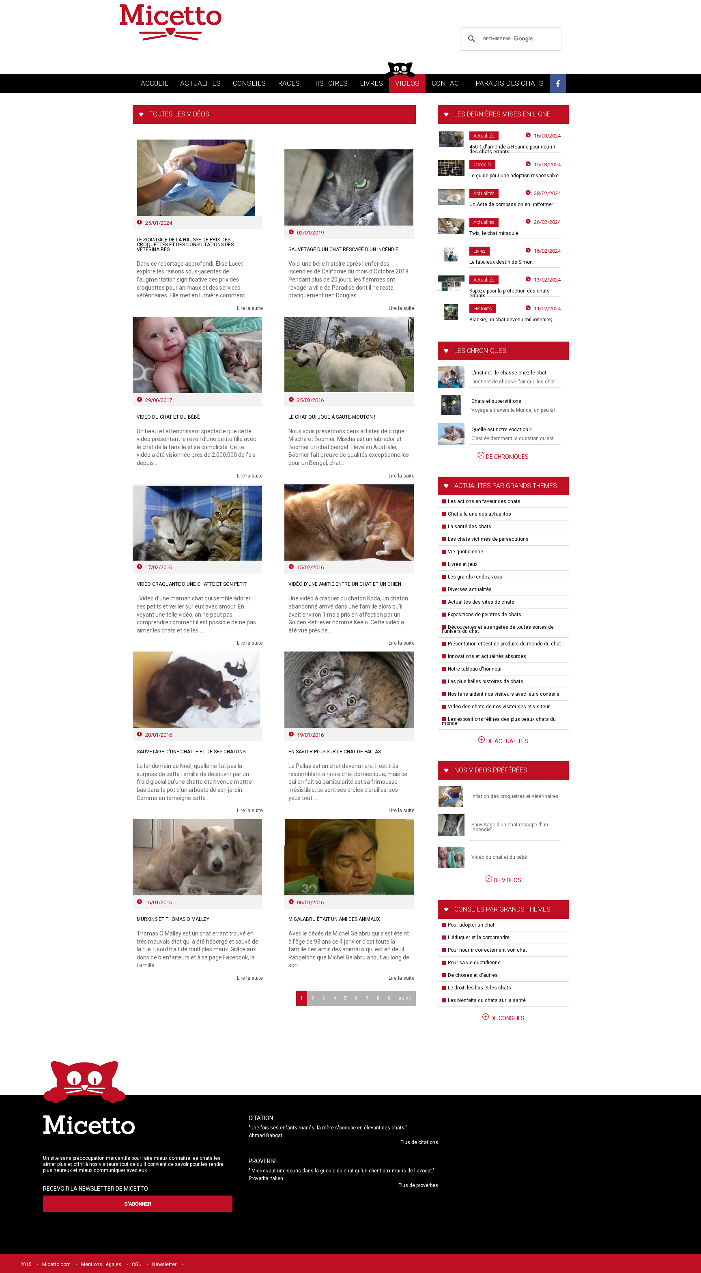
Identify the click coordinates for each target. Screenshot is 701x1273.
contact (447, 83)
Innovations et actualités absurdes (487, 656)
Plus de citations (419, 1142)
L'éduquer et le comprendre (479, 937)
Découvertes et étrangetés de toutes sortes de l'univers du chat (498, 629)
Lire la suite (250, 308)
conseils (249, 83)
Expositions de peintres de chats (484, 614)
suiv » (405, 998)
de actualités (507, 741)
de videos (507, 880)
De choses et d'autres (473, 975)
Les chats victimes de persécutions (488, 539)
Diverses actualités (470, 589)
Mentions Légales (101, 1264)
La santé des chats (469, 526)
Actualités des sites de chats (481, 602)
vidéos (407, 83)
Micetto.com (56, 1264)
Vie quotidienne (465, 552)
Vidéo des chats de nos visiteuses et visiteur (499, 707)
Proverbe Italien (266, 1178)
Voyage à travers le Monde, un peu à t (513, 410)
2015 (26, 1264)
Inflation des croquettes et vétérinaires (515, 796)
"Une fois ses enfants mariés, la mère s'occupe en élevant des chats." (328, 1128)
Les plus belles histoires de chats (485, 681)
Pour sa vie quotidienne (474, 963)
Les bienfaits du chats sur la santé (487, 1000)
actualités (200, 83)
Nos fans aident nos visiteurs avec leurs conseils (503, 694)
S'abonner (138, 1204)
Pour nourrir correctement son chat (487, 950)
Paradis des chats (509, 83)
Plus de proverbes (418, 1185)
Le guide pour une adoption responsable (514, 175)
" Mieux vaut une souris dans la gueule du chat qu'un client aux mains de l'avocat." (341, 1171)
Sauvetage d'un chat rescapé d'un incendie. (509, 827)
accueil (154, 83)
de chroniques (507, 457)
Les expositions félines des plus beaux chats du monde (499, 721)
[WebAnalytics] (204, 1264)
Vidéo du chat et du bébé (499, 857)
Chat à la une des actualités (479, 514)
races (289, 83)
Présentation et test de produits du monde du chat (504, 644)
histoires (330, 83)
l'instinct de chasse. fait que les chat (513, 382)
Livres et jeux (462, 564)
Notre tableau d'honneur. (475, 669)
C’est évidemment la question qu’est (512, 438)
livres (371, 83)
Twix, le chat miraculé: (494, 233)
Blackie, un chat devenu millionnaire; (510, 320)
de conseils (507, 1018)
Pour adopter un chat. (472, 925)
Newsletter (164, 1264)
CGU (137, 1264)
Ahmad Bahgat (265, 1135)
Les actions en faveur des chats (484, 501)
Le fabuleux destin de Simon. (501, 262)
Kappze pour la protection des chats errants (509, 293)
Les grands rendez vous (475, 577)
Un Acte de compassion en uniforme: (511, 204)
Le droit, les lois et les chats (479, 988)
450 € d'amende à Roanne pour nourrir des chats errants (512, 149)
